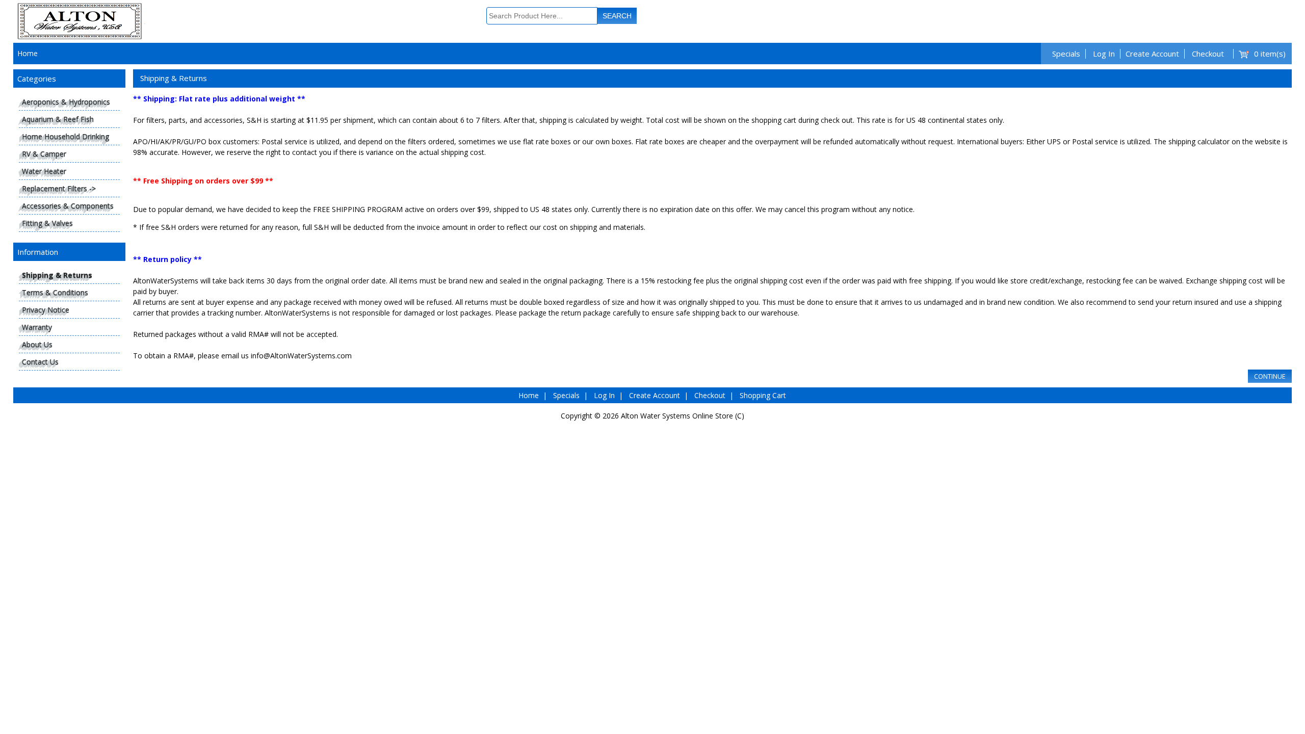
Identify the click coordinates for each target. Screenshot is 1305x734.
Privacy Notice (45, 309)
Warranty (37, 327)
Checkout (1208, 53)
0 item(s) (1270, 53)
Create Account (1152, 53)
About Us (37, 344)
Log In (1104, 53)
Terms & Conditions (55, 292)
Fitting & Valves (47, 223)
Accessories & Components (68, 206)
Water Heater (44, 171)
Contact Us (40, 361)
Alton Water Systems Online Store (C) (682, 416)
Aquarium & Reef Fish (58, 119)
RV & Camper (44, 154)
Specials (1066, 53)
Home (27, 53)
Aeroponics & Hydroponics (66, 102)
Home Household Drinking (65, 136)
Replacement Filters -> (59, 188)
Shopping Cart (763, 395)
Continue (1270, 376)
